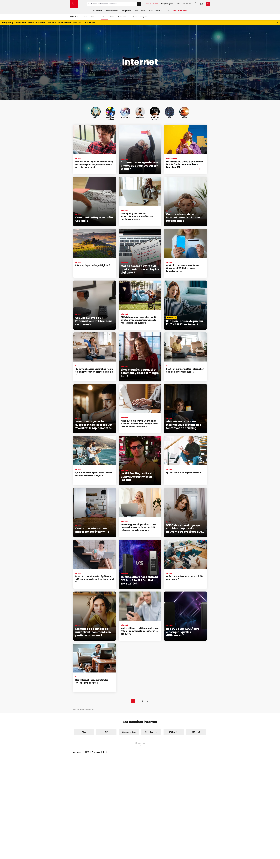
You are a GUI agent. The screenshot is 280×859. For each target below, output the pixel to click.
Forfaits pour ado (180, 11)
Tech (105, 17)
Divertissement (123, 17)
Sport (112, 17)
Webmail (202, 4)
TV (168, 11)
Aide (178, 4)
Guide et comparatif (141, 17)
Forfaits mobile (112, 11)
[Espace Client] (207, 4)
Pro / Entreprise (167, 4)
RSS (105, 752)
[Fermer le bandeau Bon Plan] (277, 22)
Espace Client (207, 3)
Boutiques (187, 4)
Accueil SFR (74, 4)
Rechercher (139, 4)
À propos (96, 752)
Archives (77, 752)
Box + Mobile (140, 11)
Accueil (84, 17)
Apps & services (152, 4)
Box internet (97, 11)
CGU (87, 752)
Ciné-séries (94, 17)
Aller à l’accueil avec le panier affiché (195, 4)
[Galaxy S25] (185, 149)
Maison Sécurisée (155, 11)
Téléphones (126, 11)
